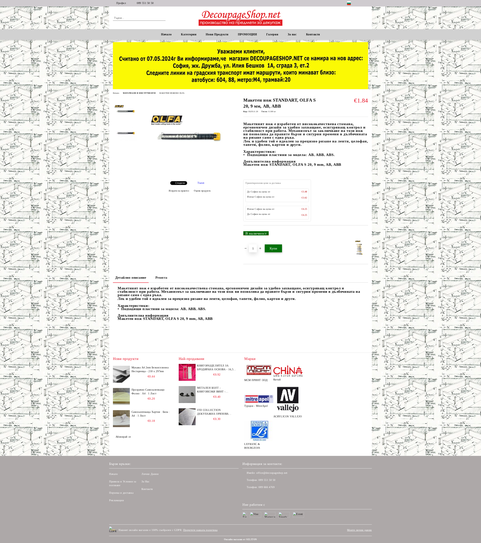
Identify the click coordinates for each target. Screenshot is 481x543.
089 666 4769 (267, 487)
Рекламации (116, 500)
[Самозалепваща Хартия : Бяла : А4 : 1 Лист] (121, 418)
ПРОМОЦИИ (247, 34)
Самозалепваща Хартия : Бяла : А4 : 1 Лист (151, 414)
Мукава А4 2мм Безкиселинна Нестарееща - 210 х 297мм (150, 369)
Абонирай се (123, 436)
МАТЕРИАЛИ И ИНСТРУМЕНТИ (139, 93)
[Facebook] (360, 3)
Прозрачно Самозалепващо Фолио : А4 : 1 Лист (148, 391)
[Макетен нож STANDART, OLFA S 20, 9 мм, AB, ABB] (189, 175)
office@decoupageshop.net (271, 473)
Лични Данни (150, 474)
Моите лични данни (359, 530)
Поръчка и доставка (121, 492)
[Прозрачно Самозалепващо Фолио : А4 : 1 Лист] (121, 396)
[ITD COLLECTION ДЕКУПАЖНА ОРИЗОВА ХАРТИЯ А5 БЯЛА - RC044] (187, 416)
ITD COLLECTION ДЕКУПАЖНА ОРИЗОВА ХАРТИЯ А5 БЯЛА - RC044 (214, 412)
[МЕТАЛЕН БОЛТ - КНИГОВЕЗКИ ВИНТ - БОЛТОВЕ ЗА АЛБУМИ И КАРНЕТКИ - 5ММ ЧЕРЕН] (187, 394)
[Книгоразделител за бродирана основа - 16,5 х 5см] (187, 372)
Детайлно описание (130, 277)
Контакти (147, 489)
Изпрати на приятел (179, 190)
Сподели (180, 183)
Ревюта (161, 277)
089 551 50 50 (145, 3)
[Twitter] (366, 3)
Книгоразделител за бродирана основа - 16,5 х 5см (216, 367)
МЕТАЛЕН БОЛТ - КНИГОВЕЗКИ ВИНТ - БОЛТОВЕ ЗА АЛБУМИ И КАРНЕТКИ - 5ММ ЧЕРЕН (214, 390)
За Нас (145, 481)
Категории (188, 34)
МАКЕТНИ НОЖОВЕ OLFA (172, 93)
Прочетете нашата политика (200, 530)
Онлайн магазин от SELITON (240, 539)
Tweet (200, 183)
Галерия (272, 34)
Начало (166, 34)
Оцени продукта (202, 190)
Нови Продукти (217, 34)
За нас (292, 34)
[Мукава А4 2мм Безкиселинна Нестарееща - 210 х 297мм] (121, 374)
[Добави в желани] (365, 235)
